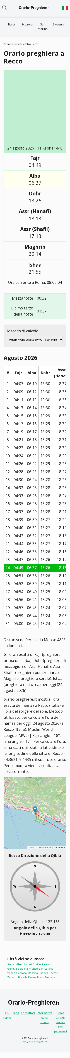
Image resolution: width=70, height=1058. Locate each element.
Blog (16, 1013)
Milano (19, 964)
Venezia (12, 973)
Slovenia (58, 24)
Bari (41, 968)
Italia (11, 24)
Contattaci (28, 1013)
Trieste (53, 973)
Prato (40, 977)
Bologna (23, 968)
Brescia (22, 977)
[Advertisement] (35, 109)
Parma (32, 977)
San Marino (43, 26)
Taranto (12, 977)
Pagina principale (13, 44)
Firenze (33, 968)
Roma (11, 964)
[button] (35, 809)
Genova (12, 968)
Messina (33, 973)
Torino (37, 964)
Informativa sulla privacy (44, 1017)
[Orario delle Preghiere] (35, 9)
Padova (43, 973)
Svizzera (27, 24)
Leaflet (31, 847)
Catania (48, 968)
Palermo (47, 964)
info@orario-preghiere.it (35, 1041)
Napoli (28, 964)
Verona (22, 973)
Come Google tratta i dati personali (60, 1022)
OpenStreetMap (45, 847)
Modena (50, 977)
